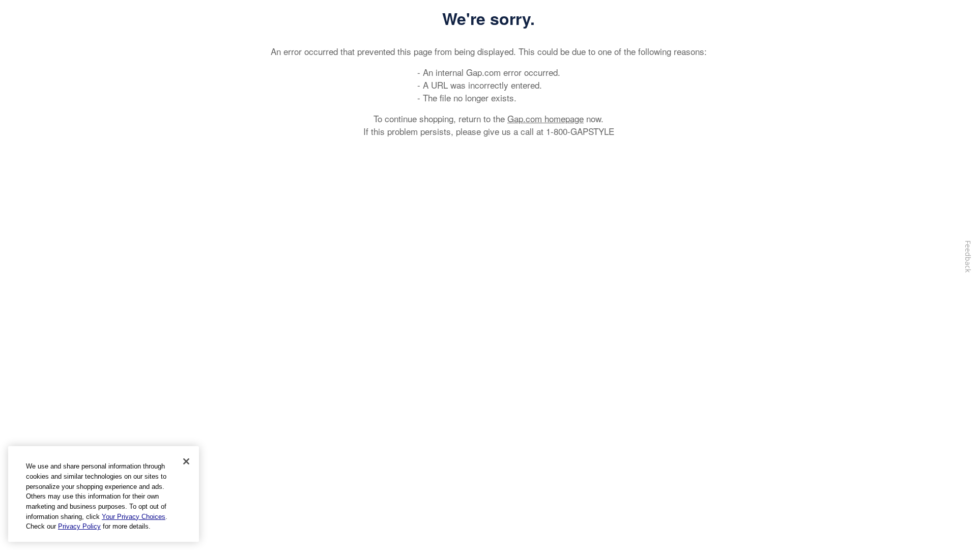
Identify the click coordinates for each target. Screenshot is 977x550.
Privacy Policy (79, 526)
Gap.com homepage (545, 118)
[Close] (186, 461)
